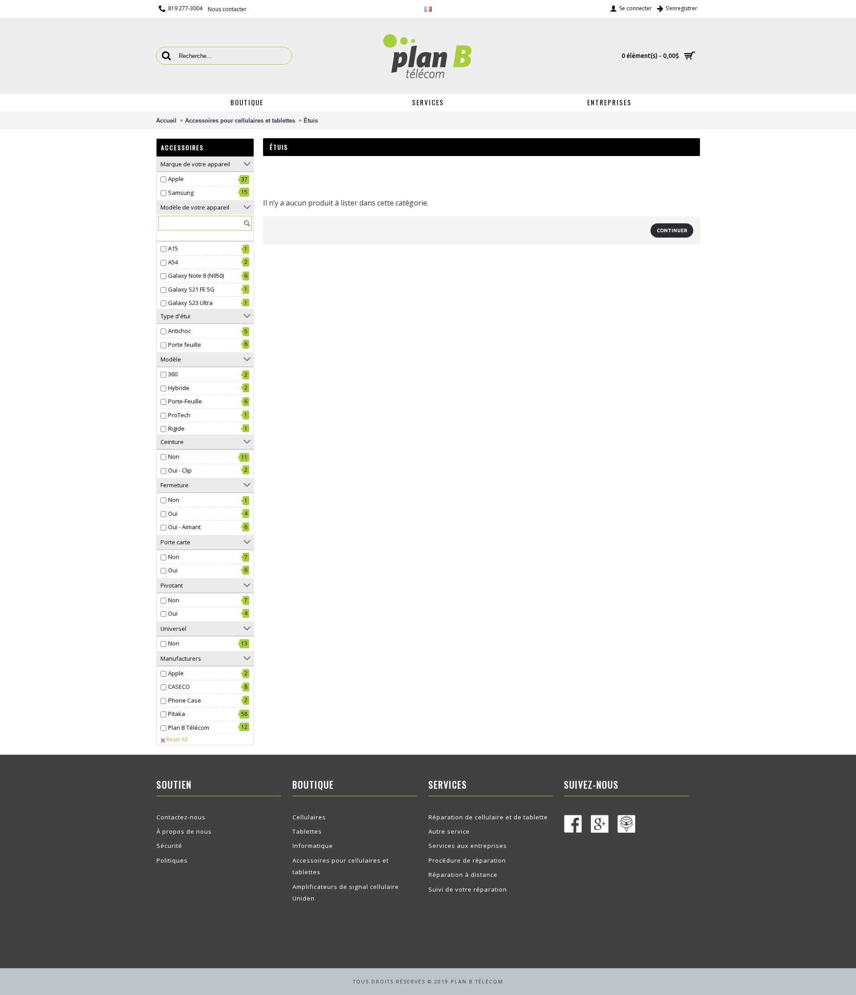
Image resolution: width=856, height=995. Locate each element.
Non (173, 456)
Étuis (311, 120)
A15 (173, 248)
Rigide (176, 428)
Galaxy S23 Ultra (190, 303)
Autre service (449, 831)
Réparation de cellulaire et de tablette (488, 817)
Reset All (177, 739)
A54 (173, 262)
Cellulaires (309, 817)
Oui (172, 514)
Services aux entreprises (467, 846)
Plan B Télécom (188, 728)
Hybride (178, 388)
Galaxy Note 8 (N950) (196, 275)
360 (172, 374)
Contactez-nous (181, 817)
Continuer (672, 230)
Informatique (312, 846)
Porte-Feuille (185, 401)
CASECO (179, 687)
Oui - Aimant (184, 527)
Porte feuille (184, 345)
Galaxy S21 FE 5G (191, 289)
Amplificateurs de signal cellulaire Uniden (345, 892)
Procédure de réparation (467, 860)
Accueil (166, 120)
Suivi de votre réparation (467, 889)
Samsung (180, 193)
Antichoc (179, 331)
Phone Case (184, 700)
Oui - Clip (180, 470)
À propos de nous (184, 831)
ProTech (179, 415)
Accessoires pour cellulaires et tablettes (240, 120)
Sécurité (169, 846)
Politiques (172, 860)
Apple (176, 179)
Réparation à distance (463, 875)
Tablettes (307, 831)
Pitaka (176, 714)
